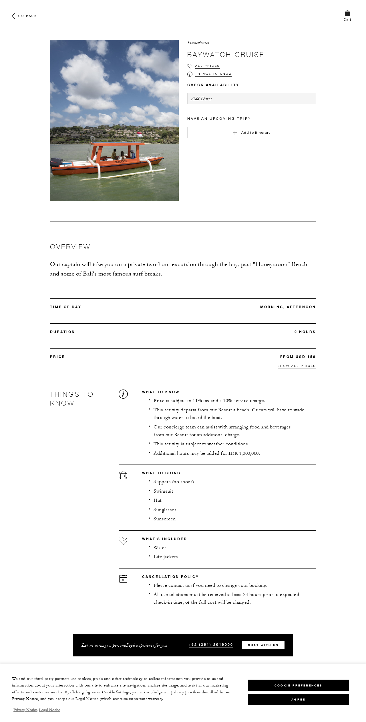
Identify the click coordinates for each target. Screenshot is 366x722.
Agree (298, 699)
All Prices (207, 65)
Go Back (27, 15)
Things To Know (213, 73)
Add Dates (201, 99)
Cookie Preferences (298, 685)
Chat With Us (263, 645)
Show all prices (297, 365)
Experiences (198, 42)
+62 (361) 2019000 (211, 644)
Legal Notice (49, 710)
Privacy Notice (25, 710)
